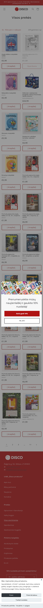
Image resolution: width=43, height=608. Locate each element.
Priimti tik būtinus (31, 595)
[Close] (41, 579)
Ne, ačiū (22, 321)
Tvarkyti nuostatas (21, 600)
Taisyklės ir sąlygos (23, 606)
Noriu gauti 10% (22, 314)
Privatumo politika (8, 606)
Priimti (11, 595)
